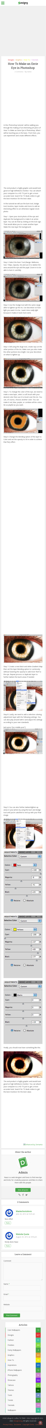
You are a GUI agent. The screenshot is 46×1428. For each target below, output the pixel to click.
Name (7, 1284)
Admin (29, 72)
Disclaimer (17, 1424)
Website (7, 1304)
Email (6, 1294)
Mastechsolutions (24, 1211)
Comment (7, 1261)
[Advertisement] (23, 30)
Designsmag (18, 1421)
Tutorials (34, 60)
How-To (27, 60)
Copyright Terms (28, 1424)
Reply (8, 1223)
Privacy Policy (8, 1424)
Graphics (19, 60)
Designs (11, 60)
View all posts (23, 1190)
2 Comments (19, 72)
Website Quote (22, 1234)
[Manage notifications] (40, 1423)
